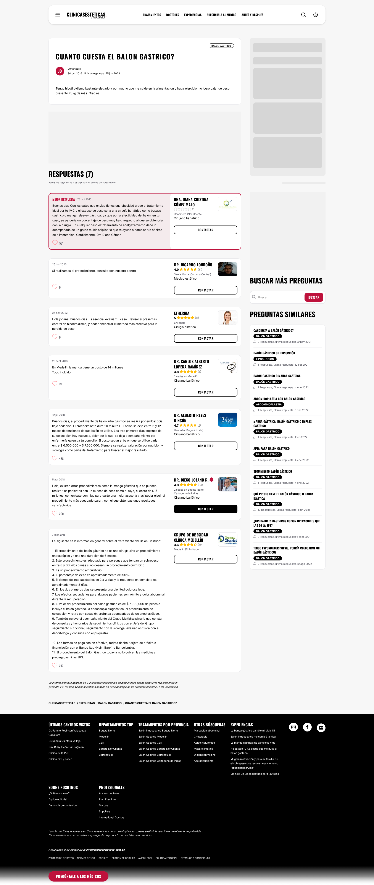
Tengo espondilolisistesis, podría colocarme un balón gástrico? (286, 550)
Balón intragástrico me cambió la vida (253, 736)
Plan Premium (107, 799)
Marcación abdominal (207, 730)
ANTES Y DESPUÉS (252, 15)
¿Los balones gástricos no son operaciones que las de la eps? (286, 523)
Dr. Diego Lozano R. (191, 480)
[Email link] (321, 727)
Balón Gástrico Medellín (153, 736)
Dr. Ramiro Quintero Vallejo (64, 741)
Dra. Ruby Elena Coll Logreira (66, 747)
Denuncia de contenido (62, 805)
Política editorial (167, 858)
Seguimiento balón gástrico (272, 471)
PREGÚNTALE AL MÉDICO (221, 15)
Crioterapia (200, 736)
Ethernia (181, 313)
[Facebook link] (307, 728)
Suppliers (104, 811)
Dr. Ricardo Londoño (193, 264)
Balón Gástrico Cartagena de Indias (160, 760)
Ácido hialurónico (204, 742)
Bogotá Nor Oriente (110, 748)
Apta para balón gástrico (271, 448)
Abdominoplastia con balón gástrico (279, 398)
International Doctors (111, 817)
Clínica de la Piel (58, 753)
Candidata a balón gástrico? (273, 330)
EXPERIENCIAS (193, 15)
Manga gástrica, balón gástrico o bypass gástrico (282, 423)
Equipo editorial (57, 799)
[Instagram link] (293, 728)
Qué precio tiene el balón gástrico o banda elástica (283, 496)
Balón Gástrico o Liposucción (274, 353)
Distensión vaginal (205, 754)
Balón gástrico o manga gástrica (277, 375)
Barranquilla (106, 754)
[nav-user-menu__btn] (315, 14)
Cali (101, 742)
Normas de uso (86, 858)
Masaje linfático (203, 748)
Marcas (103, 805)
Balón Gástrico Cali (150, 742)
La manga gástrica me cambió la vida (253, 742)
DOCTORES (172, 15)
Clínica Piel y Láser (60, 759)
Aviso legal (145, 858)
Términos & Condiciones (195, 858)
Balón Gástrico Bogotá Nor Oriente (159, 748)
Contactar (205, 229)
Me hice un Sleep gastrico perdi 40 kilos (255, 773)
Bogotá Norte (107, 730)
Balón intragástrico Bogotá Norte (158, 730)
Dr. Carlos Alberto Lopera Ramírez (191, 364)
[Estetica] (86, 16)
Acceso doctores (109, 793)
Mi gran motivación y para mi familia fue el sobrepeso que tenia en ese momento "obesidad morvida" (255, 763)
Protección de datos (61, 858)
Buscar (313, 297)
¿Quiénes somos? (58, 793)
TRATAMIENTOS (152, 15)
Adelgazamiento (203, 760)
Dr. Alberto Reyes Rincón (190, 417)
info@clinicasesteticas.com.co (105, 849)
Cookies (103, 858)
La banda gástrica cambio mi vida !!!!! (253, 730)
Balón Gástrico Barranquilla (155, 754)
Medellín (104, 736)
